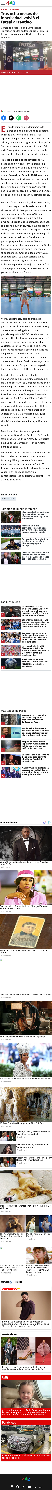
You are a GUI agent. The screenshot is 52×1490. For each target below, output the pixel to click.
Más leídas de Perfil (13, 710)
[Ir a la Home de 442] (10, 4)
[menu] (3, 3)
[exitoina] (26, 1289)
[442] (26, 1479)
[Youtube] (29, 1487)
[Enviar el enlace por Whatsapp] (18, 117)
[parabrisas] (26, 1423)
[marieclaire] (26, 1335)
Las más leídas (10, 602)
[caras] (26, 1378)
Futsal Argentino (8, 499)
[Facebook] (17, 1487)
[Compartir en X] (11, 117)
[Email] (26, 117)
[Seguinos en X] (23, 1486)
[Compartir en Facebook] (3, 117)
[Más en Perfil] (16, 1282)
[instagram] (12, 1486)
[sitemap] (40, 1487)
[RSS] (35, 1487)
